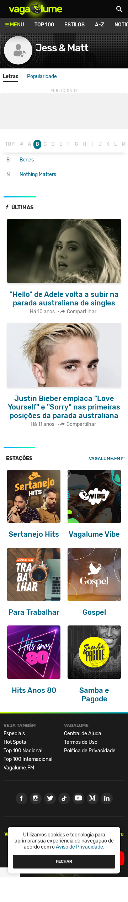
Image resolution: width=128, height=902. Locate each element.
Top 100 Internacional (28, 759)
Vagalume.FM (104, 458)
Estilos (74, 25)
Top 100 (44, 25)
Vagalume (35, 9)
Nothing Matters (38, 174)
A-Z (99, 25)
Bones (27, 160)
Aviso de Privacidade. (80, 847)
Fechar (64, 861)
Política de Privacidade (90, 751)
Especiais (14, 734)
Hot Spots (15, 742)
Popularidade (42, 76)
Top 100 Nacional (23, 751)
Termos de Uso (80, 742)
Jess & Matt (62, 48)
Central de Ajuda (82, 734)
